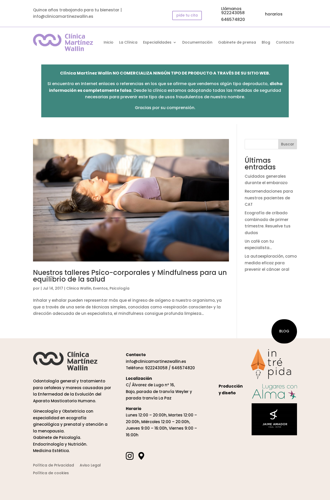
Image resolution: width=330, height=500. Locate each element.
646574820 (233, 19)
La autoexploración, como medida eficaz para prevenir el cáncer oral (271, 262)
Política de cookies (51, 473)
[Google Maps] (141, 455)
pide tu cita (187, 15)
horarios (274, 14)
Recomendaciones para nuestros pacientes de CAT (269, 197)
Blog (266, 42)
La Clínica (128, 42)
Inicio (108, 42)
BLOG (284, 331)
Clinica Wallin (78, 288)
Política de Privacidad (53, 465)
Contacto (285, 42)
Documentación (197, 42)
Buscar (287, 144)
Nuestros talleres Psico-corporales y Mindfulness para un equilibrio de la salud (130, 276)
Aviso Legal (90, 465)
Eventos (100, 288)
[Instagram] (130, 455)
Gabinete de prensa (237, 42)
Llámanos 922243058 (233, 11)
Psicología (119, 288)
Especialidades (157, 42)
